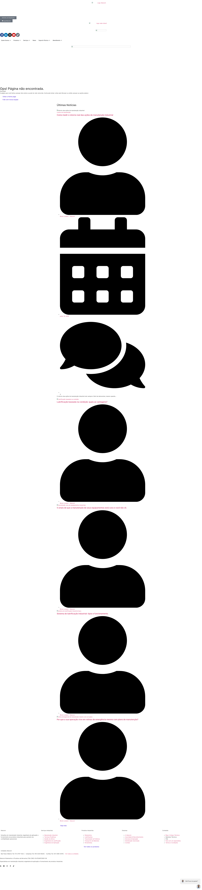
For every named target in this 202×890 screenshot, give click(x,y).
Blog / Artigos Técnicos (173, 835)
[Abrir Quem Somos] (10, 40)
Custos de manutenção (64, 112)
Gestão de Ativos (49, 839)
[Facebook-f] (2, 35)
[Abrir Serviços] (29, 40)
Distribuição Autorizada (132, 841)
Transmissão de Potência (92, 839)
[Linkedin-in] (6, 35)
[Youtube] (14, 35)
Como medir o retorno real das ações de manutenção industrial (85, 115)
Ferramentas (88, 842)
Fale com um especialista (173, 841)
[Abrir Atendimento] (61, 40)
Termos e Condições (172, 842)
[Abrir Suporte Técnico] (49, 40)
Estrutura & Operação (131, 839)
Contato (127, 842)
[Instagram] (10, 35)
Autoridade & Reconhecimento (134, 837)
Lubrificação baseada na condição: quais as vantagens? (82, 402)
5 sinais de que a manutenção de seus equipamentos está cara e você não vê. (92, 508)
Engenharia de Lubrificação (52, 841)
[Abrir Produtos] (20, 40)
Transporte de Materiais (92, 841)
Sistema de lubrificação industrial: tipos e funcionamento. (82, 613)
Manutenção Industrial (51, 835)
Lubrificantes (88, 837)
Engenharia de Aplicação (51, 842)
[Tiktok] (18, 35)
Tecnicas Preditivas (50, 837)
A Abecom (128, 835)
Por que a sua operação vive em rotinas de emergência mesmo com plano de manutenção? (97, 719)
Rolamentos (88, 835)
